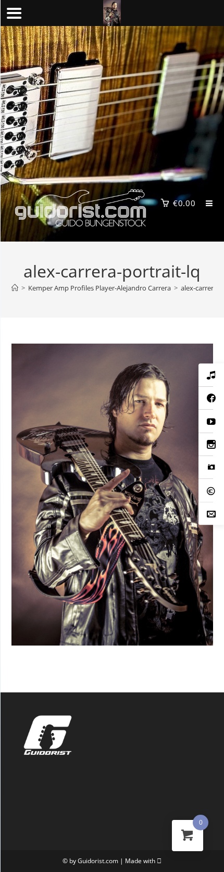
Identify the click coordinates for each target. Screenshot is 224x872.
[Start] (14, 288)
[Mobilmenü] (205, 203)
